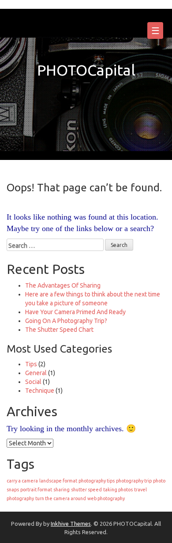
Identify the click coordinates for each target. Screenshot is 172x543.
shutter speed (86, 489)
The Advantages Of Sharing (63, 285)
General (36, 372)
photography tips (97, 480)
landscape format (58, 480)
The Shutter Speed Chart (59, 329)
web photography (106, 498)
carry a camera (22, 480)
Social (33, 381)
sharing (61, 489)
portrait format (36, 489)
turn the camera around (60, 498)
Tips (31, 364)
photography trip (134, 480)
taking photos (118, 489)
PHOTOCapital (86, 69)
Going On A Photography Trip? (66, 320)
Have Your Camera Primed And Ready (75, 311)
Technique (39, 390)
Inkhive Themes (71, 523)
